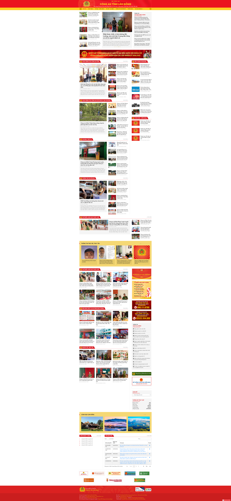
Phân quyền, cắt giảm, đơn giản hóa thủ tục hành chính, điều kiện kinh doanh (133, 454)
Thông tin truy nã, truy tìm (90, 243)
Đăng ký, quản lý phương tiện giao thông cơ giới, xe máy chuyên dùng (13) (141, 336)
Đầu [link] (127, 466)
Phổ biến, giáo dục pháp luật (90, 217)
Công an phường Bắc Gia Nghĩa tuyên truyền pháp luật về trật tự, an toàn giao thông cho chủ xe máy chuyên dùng (86, 341)
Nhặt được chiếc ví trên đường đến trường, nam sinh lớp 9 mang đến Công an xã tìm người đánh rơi (122, 183)
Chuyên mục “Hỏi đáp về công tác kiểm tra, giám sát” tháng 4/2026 (145, 122)
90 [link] (143, 466)
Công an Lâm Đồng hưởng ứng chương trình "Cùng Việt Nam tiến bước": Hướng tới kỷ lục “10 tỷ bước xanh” (141, 18)
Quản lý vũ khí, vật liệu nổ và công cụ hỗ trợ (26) (141, 345)
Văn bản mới (108, 435)
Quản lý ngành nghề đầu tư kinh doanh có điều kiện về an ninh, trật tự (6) (141, 342)
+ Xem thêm (149, 216)
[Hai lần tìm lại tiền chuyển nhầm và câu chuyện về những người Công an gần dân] (83, 22)
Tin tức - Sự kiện (110, 8)
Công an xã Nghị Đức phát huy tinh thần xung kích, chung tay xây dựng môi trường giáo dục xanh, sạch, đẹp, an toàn (94, 14)
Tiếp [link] (146, 466)
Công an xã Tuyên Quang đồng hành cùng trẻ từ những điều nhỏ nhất (122, 105)
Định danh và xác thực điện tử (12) (141, 353)
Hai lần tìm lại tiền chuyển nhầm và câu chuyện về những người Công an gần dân (93, 21)
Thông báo (130, 8)
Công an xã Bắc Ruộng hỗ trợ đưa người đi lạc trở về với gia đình (120, 380)
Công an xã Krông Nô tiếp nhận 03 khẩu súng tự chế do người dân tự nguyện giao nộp (120, 302)
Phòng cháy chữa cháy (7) (139, 339)
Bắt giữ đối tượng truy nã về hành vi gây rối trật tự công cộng (142, 261)
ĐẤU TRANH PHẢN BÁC (140, 61)
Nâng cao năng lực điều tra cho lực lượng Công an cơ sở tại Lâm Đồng (141, 23)
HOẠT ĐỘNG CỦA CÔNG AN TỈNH (90, 61)
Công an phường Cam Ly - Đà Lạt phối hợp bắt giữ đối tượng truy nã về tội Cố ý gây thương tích (89, 262)
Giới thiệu (90, 8)
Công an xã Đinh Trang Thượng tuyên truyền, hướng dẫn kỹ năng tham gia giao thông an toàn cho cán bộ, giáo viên (92, 163)
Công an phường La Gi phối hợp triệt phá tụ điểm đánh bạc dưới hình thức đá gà (122, 158)
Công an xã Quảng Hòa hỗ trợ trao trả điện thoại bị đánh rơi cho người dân (122, 119)
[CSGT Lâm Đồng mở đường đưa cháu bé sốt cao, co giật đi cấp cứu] (117, 22)
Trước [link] (131, 466)
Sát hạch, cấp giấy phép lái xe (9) (141, 364)
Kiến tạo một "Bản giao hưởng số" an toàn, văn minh (122, 94)
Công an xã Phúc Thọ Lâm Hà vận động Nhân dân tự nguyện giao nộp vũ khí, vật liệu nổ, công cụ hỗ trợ (145, 221)
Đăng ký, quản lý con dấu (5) (140, 331)
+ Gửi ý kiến (98, 435)
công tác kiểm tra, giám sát (87, 438)
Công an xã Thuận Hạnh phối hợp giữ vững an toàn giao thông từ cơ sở (122, 172)
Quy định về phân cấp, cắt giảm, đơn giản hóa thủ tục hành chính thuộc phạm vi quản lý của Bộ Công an (133, 458)
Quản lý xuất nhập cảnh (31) (139, 348)
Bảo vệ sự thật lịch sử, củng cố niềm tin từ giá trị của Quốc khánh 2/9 (145, 73)
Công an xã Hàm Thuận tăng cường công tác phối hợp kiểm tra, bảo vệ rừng (92, 123)
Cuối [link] (150, 466)
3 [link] (138, 466)
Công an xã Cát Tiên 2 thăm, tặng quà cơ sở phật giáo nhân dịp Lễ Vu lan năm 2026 (122, 204)
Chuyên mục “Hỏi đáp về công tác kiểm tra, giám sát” (145, 137)
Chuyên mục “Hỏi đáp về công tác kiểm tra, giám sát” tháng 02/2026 (145, 130)
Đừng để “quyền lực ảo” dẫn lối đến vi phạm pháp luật (122, 143)
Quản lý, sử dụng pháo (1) (139, 356)
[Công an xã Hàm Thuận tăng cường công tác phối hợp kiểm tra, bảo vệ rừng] (93, 112)
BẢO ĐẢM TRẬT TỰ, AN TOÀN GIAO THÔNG (93, 308)
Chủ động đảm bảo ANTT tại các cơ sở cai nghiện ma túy (142, 35)
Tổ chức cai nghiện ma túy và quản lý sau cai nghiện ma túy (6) (141, 367)
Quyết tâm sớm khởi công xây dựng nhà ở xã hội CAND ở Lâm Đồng (141, 32)
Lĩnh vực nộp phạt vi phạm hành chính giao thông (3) (141, 351)
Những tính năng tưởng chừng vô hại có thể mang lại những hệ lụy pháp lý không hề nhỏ (145, 111)
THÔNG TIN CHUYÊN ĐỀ (88, 178)
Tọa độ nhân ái (138, 8)
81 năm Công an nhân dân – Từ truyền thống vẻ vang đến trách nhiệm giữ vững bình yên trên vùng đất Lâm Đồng (145, 96)
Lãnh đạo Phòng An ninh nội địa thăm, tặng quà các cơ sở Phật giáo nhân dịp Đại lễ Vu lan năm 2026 (94, 44)
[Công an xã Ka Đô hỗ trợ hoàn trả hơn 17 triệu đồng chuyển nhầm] (83, 29)
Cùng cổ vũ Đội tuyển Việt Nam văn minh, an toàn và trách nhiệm (122, 211)
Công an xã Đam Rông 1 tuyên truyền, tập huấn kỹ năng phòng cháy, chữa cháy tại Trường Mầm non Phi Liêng (119, 223)
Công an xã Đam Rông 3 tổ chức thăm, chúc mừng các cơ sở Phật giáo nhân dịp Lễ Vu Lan (94, 36)
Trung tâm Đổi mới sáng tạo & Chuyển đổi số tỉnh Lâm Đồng (133, 499)
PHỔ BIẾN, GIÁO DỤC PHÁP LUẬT (90, 269)
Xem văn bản (109, 438)
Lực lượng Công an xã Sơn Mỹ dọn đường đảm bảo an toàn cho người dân (122, 151)
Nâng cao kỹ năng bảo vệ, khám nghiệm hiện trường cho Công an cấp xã (122, 66)
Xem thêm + (125, 61)
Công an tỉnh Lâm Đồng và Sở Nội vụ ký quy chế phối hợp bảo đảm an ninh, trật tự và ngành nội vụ (142, 27)
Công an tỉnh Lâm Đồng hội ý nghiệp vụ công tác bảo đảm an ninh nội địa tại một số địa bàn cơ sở (142, 40)
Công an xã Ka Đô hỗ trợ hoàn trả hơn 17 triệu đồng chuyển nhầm (93, 29)
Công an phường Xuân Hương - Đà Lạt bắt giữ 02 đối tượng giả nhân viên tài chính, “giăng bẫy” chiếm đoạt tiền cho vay (122, 165)
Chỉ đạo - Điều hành (99, 8)
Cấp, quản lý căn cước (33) (139, 328)
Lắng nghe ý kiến (85, 435)
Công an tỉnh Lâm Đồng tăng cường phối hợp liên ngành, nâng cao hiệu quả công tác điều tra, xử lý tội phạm (122, 87)
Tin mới (84, 8)
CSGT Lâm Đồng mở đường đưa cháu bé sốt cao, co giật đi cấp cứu (117, 35)
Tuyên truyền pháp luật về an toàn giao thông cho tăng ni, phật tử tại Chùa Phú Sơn (120, 323)
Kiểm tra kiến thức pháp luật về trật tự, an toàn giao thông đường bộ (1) (141, 359)
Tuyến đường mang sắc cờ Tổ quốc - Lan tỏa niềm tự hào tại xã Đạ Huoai (122, 126)
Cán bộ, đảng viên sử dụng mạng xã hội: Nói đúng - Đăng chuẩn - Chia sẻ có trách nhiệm (145, 88)
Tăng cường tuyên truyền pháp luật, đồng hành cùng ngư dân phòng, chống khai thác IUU (145, 229)
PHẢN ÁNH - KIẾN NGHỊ (141, 118)
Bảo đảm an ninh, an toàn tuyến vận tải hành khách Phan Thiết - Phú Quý (103, 323)
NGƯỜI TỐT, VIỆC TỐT (87, 347)
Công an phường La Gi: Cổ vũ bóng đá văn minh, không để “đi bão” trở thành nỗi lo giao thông (145, 236)
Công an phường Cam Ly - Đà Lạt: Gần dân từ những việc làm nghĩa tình (103, 380)
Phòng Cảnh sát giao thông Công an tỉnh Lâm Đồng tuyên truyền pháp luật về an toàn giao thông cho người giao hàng (120, 341)
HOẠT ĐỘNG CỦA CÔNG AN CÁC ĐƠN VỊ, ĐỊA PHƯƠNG (96, 100)
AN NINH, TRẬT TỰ (87, 139)
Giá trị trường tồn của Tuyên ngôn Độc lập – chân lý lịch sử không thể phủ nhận (145, 66)
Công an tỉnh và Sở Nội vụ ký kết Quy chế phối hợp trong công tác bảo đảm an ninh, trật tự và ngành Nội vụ (122, 73)
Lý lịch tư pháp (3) (138, 361)
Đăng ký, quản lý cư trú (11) (139, 333)
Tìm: (139, 438)
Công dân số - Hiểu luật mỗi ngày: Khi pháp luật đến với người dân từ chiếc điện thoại (122, 133)
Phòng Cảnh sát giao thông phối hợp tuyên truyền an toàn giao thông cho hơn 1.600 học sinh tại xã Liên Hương (103, 341)
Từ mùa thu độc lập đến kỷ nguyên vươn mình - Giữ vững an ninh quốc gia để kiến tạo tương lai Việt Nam (146, 81)
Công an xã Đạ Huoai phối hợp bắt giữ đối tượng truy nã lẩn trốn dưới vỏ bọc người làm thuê (124, 262)
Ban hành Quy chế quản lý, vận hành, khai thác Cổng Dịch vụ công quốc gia (133, 446)
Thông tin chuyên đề (120, 8)
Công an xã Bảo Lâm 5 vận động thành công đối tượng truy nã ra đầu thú (106, 262)
